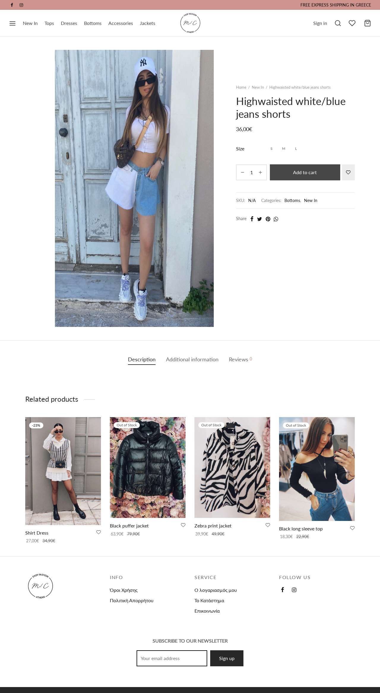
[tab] (142, 359)
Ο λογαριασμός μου (215, 590)
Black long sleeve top (301, 528)
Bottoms (93, 23)
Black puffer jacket (129, 525)
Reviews (240, 359)
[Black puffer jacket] (148, 467)
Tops (49, 23)
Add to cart (305, 172)
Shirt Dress (36, 532)
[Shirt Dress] (63, 471)
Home (241, 87)
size (240, 148)
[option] (63, 480)
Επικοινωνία (207, 610)
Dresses (69, 23)
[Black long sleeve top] (317, 469)
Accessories (120, 23)
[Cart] (367, 23)
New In (30, 23)
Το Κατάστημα (209, 600)
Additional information (192, 359)
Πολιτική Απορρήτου (131, 600)
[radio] (271, 149)
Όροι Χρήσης (123, 590)
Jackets (147, 23)
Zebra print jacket (213, 525)
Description (142, 359)
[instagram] (21, 5)
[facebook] (12, 5)
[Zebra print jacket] (232, 467)
